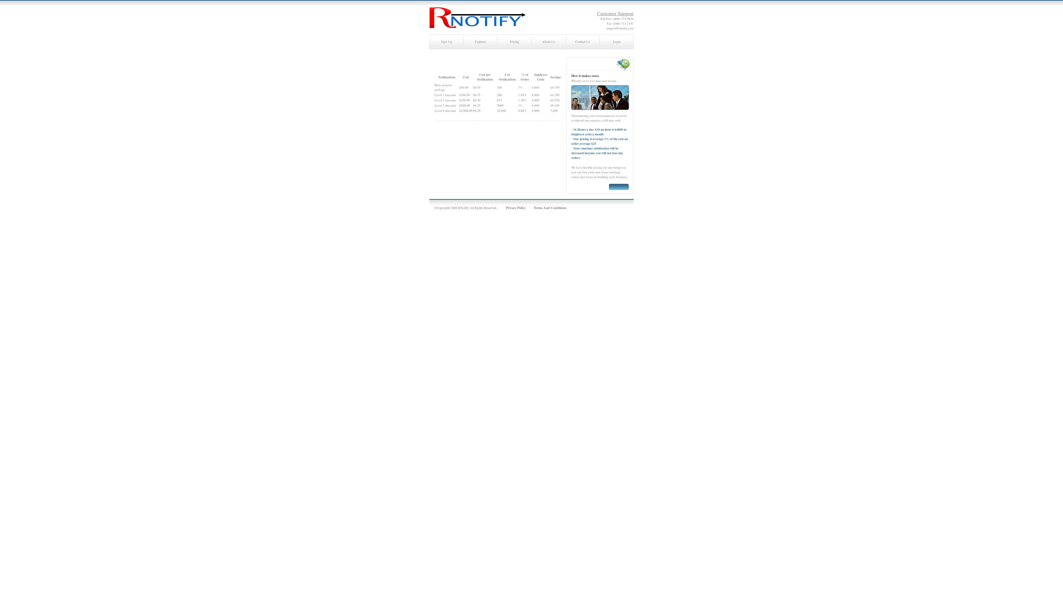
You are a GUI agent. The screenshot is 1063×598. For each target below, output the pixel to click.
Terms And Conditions (550, 207)
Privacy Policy (516, 207)
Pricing (514, 41)
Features (480, 41)
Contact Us (582, 41)
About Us (548, 41)
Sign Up (446, 41)
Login (617, 41)
